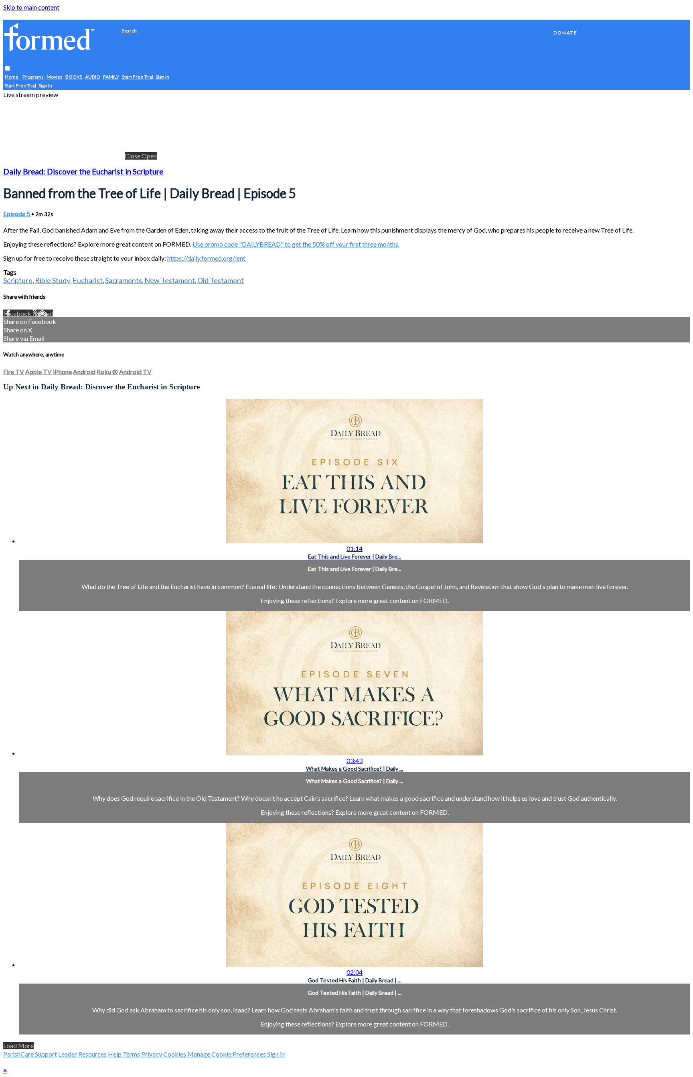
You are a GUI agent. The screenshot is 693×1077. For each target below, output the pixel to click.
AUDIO (92, 77)
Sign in (162, 77)
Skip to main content (31, 7)
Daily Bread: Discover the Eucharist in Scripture (83, 171)
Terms (132, 1054)
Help (115, 1054)
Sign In (45, 86)
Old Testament (220, 280)
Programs (33, 77)
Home (12, 77)
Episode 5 (17, 213)
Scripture (17, 280)
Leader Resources (82, 1054)
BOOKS (73, 77)
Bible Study (52, 280)
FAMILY (111, 77)
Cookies (175, 1054)
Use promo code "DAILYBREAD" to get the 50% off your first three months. (295, 244)
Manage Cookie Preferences (227, 1054)
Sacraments (123, 280)
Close (133, 156)
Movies (55, 77)
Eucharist (88, 280)
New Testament (169, 280)
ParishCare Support (30, 1054)
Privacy (152, 1054)
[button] (7, 68)
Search (129, 31)
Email (45, 313)
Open (149, 156)
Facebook (17, 313)
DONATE (565, 33)
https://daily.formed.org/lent (206, 258)
